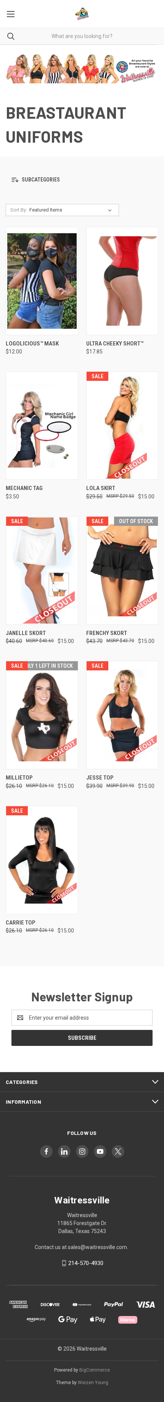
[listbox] (72, 210)
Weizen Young (93, 1382)
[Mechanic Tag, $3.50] (42, 425)
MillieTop (19, 777)
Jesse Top (99, 777)
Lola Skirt (100, 488)
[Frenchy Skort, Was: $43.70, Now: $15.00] (122, 570)
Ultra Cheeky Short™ (114, 343)
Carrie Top (20, 922)
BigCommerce (94, 1370)
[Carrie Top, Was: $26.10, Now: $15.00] (42, 860)
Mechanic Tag (24, 488)
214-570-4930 (85, 1263)
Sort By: (18, 210)
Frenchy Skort (106, 633)
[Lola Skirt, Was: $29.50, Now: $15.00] (122, 425)
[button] (82, 180)
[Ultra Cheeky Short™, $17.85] (122, 281)
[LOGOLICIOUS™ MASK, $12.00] (42, 281)
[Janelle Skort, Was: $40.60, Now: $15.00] (42, 570)
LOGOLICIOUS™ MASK (32, 343)
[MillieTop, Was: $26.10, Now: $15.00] (42, 715)
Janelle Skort (26, 633)
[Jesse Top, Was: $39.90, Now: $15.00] (122, 715)
